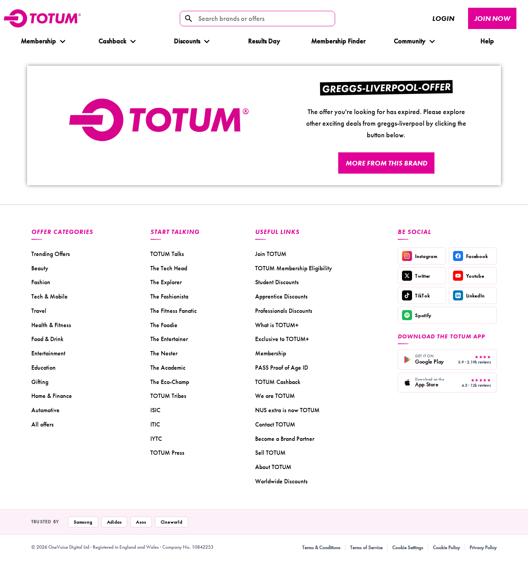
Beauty (39, 268)
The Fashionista (169, 296)
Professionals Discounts (283, 311)
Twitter (422, 276)
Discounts (187, 40)
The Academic (168, 367)
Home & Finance (51, 396)
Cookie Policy (446, 547)
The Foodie (163, 325)
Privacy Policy (483, 547)
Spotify (423, 315)
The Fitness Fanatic (173, 311)
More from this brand (386, 163)
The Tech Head (168, 268)
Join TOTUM (270, 254)
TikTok (422, 295)
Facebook (477, 256)
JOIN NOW (492, 18)
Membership (38, 40)
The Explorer (166, 282)
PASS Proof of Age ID (281, 367)
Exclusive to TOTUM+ (282, 339)
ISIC (155, 410)
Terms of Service (366, 547)
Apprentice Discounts (281, 296)
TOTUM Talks (167, 254)
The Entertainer (169, 339)
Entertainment (48, 353)
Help (487, 40)
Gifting (39, 382)
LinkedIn (475, 295)
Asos (141, 522)
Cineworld (171, 522)
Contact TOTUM (275, 424)
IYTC (156, 439)
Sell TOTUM (270, 453)
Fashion (40, 282)
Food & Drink (47, 339)
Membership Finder (338, 40)
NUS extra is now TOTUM (287, 410)
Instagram (426, 256)
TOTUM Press (167, 453)
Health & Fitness (51, 325)
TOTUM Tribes (168, 396)
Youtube (475, 276)
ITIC (155, 424)
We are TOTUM (275, 396)
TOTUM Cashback (277, 382)
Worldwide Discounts (281, 481)
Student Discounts (277, 282)
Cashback (112, 40)
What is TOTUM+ (276, 325)
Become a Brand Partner (284, 439)
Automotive (45, 410)
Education (43, 367)
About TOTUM (273, 467)
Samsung (83, 522)
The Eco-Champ (169, 382)
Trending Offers (50, 254)
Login (443, 18)
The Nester (163, 353)
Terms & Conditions (321, 547)
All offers (42, 424)
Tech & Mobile (49, 296)
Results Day (264, 40)
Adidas (114, 522)
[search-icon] (188, 18)
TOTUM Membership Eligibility (293, 268)
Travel (38, 311)
